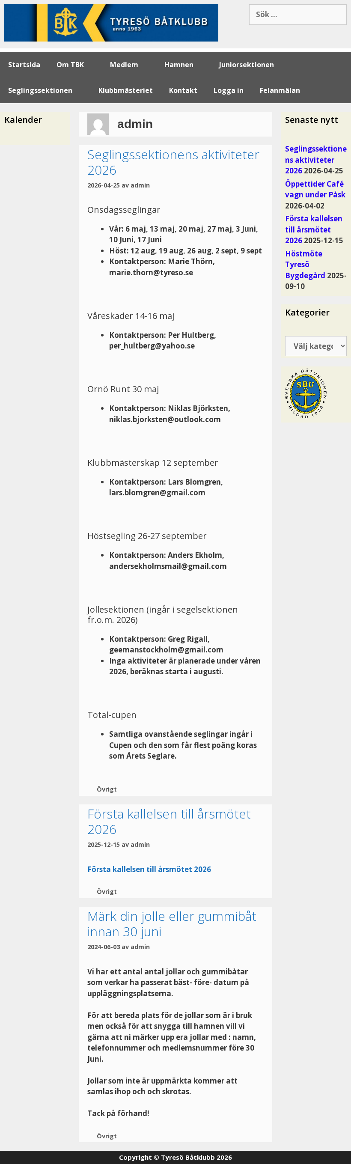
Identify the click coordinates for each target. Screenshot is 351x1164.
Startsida (24, 64)
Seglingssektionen (40, 90)
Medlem (124, 64)
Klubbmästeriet (125, 90)
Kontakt (183, 90)
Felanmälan (280, 90)
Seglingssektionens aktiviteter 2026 (173, 162)
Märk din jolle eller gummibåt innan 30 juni (171, 923)
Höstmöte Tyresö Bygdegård (305, 264)
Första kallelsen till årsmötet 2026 (169, 821)
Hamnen (178, 64)
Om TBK (70, 64)
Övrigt (107, 789)
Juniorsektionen (246, 64)
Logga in (229, 90)
